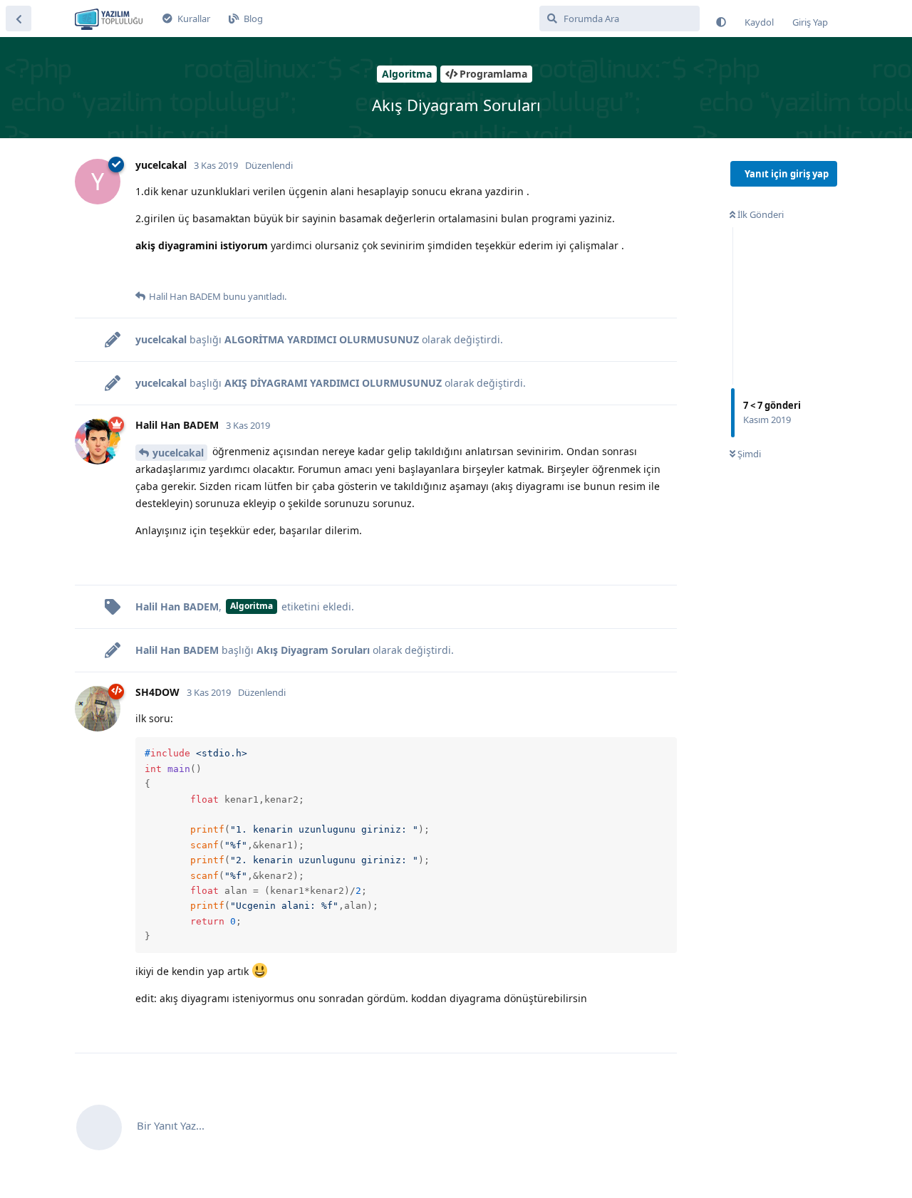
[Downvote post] (173, 273)
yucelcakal (178, 452)
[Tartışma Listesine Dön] (18, 18)
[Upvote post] (144, 273)
